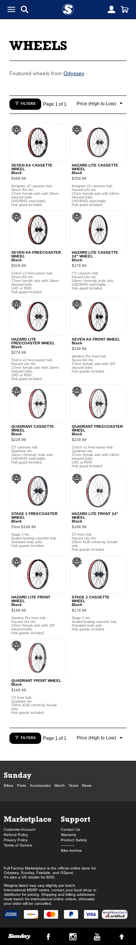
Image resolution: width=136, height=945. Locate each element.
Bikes (8, 785)
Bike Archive (71, 850)
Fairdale (43, 873)
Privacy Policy (16, 840)
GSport (66, 873)
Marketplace (27, 819)
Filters (28, 104)
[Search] (24, 9)
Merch (59, 785)
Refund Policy (16, 835)
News (86, 785)
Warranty (68, 835)
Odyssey (73, 73)
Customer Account (20, 829)
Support (75, 819)
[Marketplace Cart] (124, 9)
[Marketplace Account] (111, 9)
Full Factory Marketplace (25, 868)
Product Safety (74, 840)
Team (73, 785)
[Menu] (11, 9)
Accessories (40, 785)
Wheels (38, 45)
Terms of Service (18, 845)
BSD (50, 877)
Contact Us (70, 829)
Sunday (17, 775)
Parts (21, 785)
